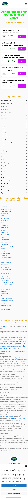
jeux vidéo (15, 346)
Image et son (5, 232)
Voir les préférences (14, 493)
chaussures (19, 341)
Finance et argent (6, 257)
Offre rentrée (5, 267)
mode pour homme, (13, 343)
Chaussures (4, 265)
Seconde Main (5, 235)
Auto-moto (4, 228)
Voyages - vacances (4, 206)
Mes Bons (2, 326)
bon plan (13, 394)
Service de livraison (6, 296)
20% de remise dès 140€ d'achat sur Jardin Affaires (12, 44)
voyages (15, 348)
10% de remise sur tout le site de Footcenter (13, 69)
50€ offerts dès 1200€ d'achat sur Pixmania (10, 32)
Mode (2, 216)
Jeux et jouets (5, 218)
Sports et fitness (6, 305)
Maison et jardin (5, 289)
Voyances (4, 287)
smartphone (3, 346)
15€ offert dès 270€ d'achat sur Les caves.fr (13, 81)
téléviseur (9, 346)
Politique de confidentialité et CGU (13, 497)
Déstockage (4, 225)
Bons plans (4, 251)
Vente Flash (4, 244)
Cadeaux (3, 223)
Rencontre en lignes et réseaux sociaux (7, 283)
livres (19, 346)
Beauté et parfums (6, 298)
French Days (5, 276)
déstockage (18, 415)
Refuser (14, 489)
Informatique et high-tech (5, 254)
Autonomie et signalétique (5, 292)
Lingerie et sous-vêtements (6, 212)
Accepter (14, 485)
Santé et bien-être (6, 209)
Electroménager (6, 269)
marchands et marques (19, 333)
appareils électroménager (18, 345)
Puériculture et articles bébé (5, 279)
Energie (3, 303)
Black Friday (4, 220)
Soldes (3, 230)
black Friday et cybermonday (17, 418)
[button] (26, 466)
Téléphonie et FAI (6, 262)
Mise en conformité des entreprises (6, 308)
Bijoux (2, 237)
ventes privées (9, 416)
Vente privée (5, 240)
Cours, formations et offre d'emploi (6, 273)
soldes (11, 415)
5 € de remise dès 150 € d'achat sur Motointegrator (13, 56)
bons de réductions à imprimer (15, 387)
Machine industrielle (7, 301)
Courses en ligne (6, 242)
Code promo (5, 260)
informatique (9, 348)
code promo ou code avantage (10, 358)
